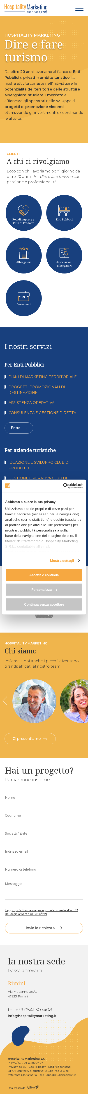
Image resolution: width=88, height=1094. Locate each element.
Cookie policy (37, 1066)
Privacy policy (17, 1066)
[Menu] (79, 8)
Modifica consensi (59, 1066)
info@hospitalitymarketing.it (32, 1016)
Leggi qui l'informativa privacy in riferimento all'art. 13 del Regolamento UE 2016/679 (41, 912)
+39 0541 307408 (34, 1009)
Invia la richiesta (40, 928)
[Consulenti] (24, 298)
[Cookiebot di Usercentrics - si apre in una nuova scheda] (63, 486)
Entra (16, 428)
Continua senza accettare (44, 604)
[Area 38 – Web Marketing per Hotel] (32, 1088)
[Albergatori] (24, 256)
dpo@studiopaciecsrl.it (61, 1074)
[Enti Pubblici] (64, 213)
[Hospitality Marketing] (26, 8)
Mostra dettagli (62, 560)
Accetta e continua (44, 575)
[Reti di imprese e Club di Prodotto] (24, 213)
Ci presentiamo (27, 739)
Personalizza (41, 589)
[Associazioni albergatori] (64, 256)
